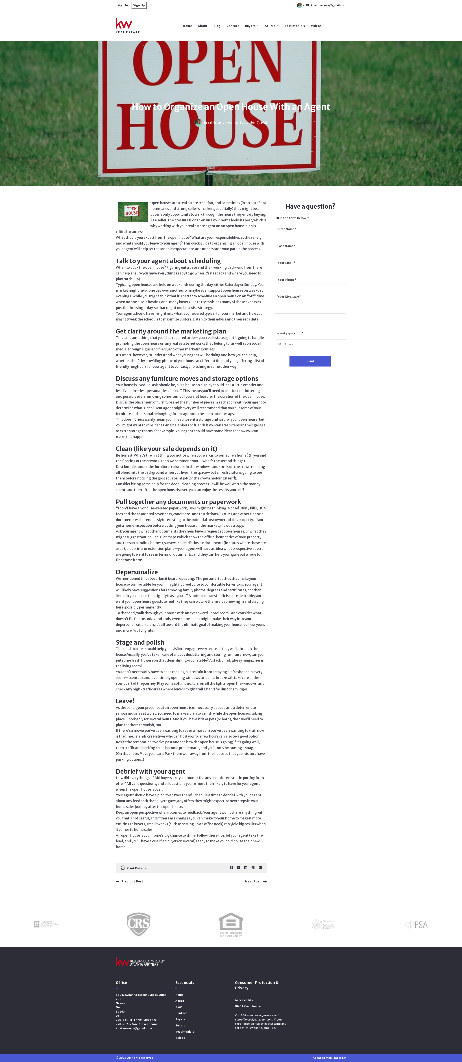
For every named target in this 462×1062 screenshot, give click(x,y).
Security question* (289, 333)
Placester (339, 1057)
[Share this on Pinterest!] (253, 867)
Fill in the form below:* (292, 218)
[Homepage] (145, 23)
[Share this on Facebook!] (231, 867)
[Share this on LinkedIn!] (245, 867)
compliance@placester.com (253, 1019)
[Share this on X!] (238, 867)
